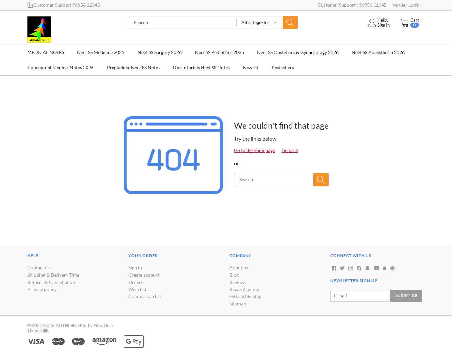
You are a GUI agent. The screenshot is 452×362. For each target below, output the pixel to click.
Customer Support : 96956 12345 (352, 5)
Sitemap (237, 303)
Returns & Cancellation (51, 282)
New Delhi (103, 325)
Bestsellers (283, 67)
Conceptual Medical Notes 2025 (60, 67)
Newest (250, 67)
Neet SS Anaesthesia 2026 (378, 52)
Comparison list (144, 296)
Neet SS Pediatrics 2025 (219, 52)
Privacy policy (42, 289)
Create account (144, 275)
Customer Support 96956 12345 (66, 5)
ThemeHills (38, 330)
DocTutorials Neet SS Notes (201, 67)
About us (238, 267)
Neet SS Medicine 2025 (100, 52)
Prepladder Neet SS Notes (133, 67)
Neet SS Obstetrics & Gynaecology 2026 (298, 52)
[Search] (290, 22)
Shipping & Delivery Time (53, 275)
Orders (135, 282)
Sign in (135, 267)
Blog (234, 275)
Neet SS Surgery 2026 (160, 52)
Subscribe (406, 295)
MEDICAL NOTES (45, 52)
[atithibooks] (39, 29)
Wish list (137, 289)
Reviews (237, 282)
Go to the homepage (254, 150)
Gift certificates (245, 296)
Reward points (244, 289)
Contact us (38, 267)
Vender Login (406, 5)
